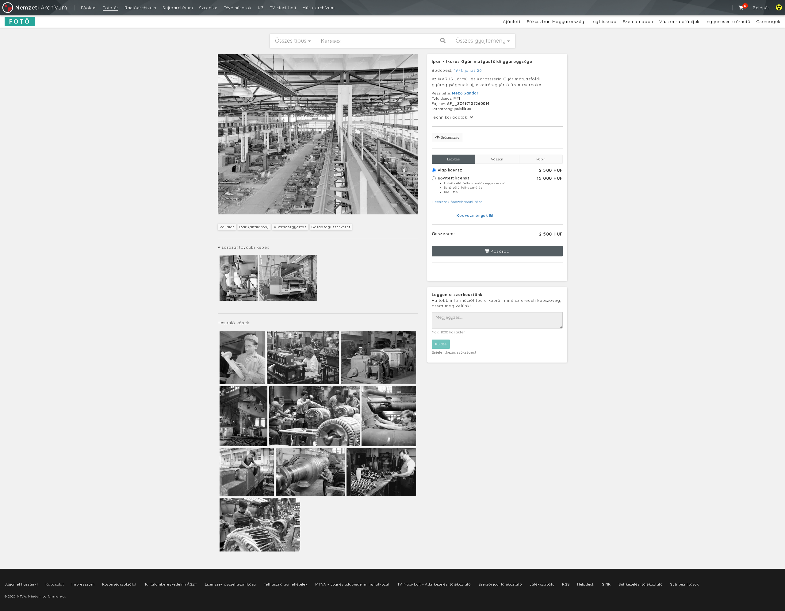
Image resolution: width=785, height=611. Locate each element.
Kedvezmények (473, 215)
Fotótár (110, 7)
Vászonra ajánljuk (679, 21)
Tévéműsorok (238, 7)
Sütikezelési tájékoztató (640, 584)
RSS (565, 584)
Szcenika (208, 7)
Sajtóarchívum (178, 7)
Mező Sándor (465, 93)
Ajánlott (512, 21)
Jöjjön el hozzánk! (21, 584)
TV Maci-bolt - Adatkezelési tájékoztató (434, 584)
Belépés (761, 7)
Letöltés (453, 159)
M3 (261, 7)
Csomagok (768, 21)
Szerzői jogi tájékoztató (500, 584)
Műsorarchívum (318, 7)
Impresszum (82, 584)
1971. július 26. (468, 70)
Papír (540, 159)
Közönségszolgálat (119, 584)
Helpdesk (586, 584)
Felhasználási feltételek (286, 584)
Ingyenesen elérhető (728, 21)
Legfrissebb (604, 21)
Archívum (41, 7)
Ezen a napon (638, 21)
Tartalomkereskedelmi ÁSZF (170, 584)
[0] (741, 7)
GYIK (606, 584)
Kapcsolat (54, 584)
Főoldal (89, 7)
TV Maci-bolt (283, 7)
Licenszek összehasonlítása (457, 201)
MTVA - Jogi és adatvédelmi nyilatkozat (352, 584)
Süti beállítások (684, 584)
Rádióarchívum (140, 7)
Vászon (497, 159)
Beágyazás (449, 137)
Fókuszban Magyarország (555, 21)
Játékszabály (541, 584)
